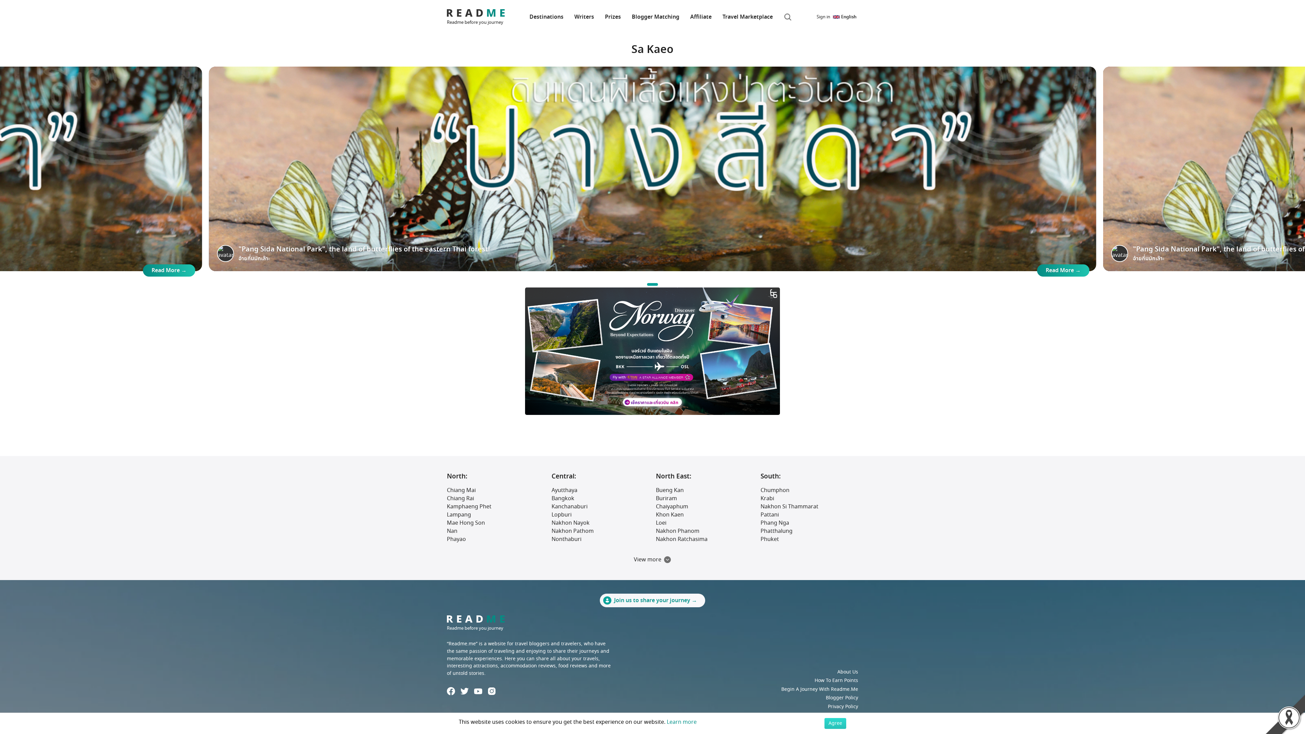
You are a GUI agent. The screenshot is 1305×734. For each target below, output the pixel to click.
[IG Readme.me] (492, 691)
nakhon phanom (677, 531)
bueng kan (670, 490)
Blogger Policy (842, 697)
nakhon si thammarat (789, 507)
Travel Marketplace (748, 17)
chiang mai (461, 490)
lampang (459, 515)
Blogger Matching (655, 17)
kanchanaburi (570, 507)
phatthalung (777, 531)
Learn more (682, 722)
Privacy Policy (843, 706)
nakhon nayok (571, 523)
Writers (584, 17)
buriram (666, 498)
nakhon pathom (573, 531)
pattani (770, 515)
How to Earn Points (836, 680)
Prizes (613, 17)
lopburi (562, 515)
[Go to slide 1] (652, 284)
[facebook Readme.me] (451, 691)
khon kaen (670, 515)
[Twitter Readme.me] (464, 691)
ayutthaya (564, 490)
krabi (767, 498)
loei (661, 523)
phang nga (775, 523)
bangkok (563, 498)
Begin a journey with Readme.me (819, 689)
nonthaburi (566, 539)
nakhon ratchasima (682, 539)
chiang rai (460, 498)
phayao (456, 539)
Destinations (546, 17)
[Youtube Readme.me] (478, 691)
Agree (835, 723)
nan (452, 531)
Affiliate (701, 17)
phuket (770, 539)
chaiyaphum (672, 507)
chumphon (775, 490)
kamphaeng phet (469, 507)
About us (847, 672)
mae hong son (466, 523)
